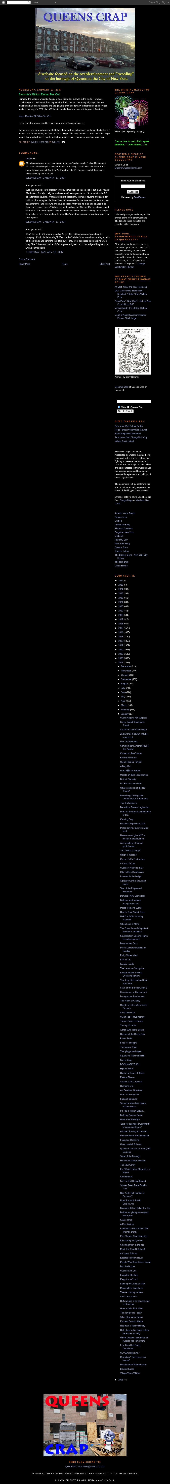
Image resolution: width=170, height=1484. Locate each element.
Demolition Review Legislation (134, 807)
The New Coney (127, 1165)
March (124, 705)
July (123, 688)
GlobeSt (119, 536)
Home (65, 264)
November (126, 670)
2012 (121, 641)
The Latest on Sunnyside (132, 968)
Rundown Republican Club (132, 823)
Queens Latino (122, 551)
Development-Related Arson (133, 1364)
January (125, 714)
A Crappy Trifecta (128, 1253)
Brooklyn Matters (128, 757)
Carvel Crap (125, 1060)
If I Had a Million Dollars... (132, 1111)
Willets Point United (124, 441)
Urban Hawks (121, 565)
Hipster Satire (126, 1068)
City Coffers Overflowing (132, 872)
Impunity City (121, 540)
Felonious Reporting (129, 1140)
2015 (121, 628)
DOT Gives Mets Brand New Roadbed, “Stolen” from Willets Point (131, 293)
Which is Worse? (128, 855)
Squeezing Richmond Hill (132, 1055)
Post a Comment (27, 259)
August (124, 683)
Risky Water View (128, 955)
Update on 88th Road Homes (134, 775)
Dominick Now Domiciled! (132, 896)
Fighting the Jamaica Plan (132, 1283)
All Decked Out (127, 1012)
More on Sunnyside (129, 1094)
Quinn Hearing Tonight (130, 762)
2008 (121, 658)
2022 (121, 598)
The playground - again (131, 1313)
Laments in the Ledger (131, 876)
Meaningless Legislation (131, 1288)
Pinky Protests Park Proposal (134, 1135)
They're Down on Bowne (131, 1021)
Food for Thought (128, 1043)
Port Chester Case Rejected (133, 1236)
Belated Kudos (127, 1369)
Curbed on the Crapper (131, 753)
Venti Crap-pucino (128, 1296)
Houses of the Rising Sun (132, 1034)
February (125, 709)
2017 (121, 619)
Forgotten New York (124, 532)
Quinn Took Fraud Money (132, 1017)
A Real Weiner (127, 1224)
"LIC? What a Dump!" (130, 850)
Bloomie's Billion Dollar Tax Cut (135, 1208)
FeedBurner (139, 197)
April (123, 701)
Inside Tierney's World (130, 908)
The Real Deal (121, 562)
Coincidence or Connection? (133, 992)
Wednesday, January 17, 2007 (46, 178)
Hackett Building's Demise (132, 1160)
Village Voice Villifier (130, 1373)
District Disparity (128, 779)
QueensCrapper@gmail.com (128, 168)
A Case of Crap (127, 863)
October (125, 675)
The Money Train (128, 1047)
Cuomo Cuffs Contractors (132, 859)
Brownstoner (121, 517)
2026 (121, 580)
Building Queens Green (131, 1115)
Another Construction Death (133, 729)
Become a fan (121, 387)
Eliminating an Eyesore (131, 1240)
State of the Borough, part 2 (133, 988)
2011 (121, 645)
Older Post (105, 264)
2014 (121, 632)
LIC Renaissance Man (130, 783)
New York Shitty (122, 543)
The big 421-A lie (128, 1025)
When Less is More (129, 924)
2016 (121, 623)
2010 (121, 649)
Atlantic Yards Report (125, 513)
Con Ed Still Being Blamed (133, 1181)
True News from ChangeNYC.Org (131, 437)
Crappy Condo (127, 964)
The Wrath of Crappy (130, 1000)
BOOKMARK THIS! (129, 1064)
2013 (121, 636)
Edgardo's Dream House (131, 1258)
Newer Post (24, 264)
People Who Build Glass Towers (135, 1262)
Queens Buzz (121, 547)
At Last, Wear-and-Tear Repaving (131, 287)
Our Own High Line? (129, 1353)
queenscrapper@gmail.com (85, 1466)
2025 (121, 585)
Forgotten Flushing (129, 1275)
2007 (121, 662)
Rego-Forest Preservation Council (131, 430)
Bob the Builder (127, 1266)
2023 (121, 593)
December (126, 666)
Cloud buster (126, 1176)
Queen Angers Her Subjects (133, 717)
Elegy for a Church (129, 1279)
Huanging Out (126, 1086)
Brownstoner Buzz (129, 943)
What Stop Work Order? (131, 1317)
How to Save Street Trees (132, 912)
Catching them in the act (132, 1245)
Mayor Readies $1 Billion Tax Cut (35, 116)
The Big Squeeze (128, 803)
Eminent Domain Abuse (131, 1321)
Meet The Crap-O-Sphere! (132, 1249)
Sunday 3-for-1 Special (131, 1081)
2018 (121, 615)
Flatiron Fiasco (127, 1077)
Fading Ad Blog (122, 524)
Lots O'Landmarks (129, 741)
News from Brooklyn (130, 1119)
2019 (121, 610)
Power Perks (126, 1038)
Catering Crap (126, 819)
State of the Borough (130, 1156)
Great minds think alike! (131, 1308)
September (126, 679)
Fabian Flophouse (128, 1099)
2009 (121, 654)
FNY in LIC (125, 959)
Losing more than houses (132, 996)
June (123, 692)
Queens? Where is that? (131, 868)
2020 (121, 606)
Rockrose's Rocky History (132, 1325)
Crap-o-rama (126, 1220)
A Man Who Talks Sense (132, 1030)
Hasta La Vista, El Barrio (132, 1073)
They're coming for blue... (132, 1292)
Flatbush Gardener (124, 528)
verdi (28, 158)
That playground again (130, 1051)
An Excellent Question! (131, 1090)
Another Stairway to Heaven (133, 1131)
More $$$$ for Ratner (130, 770)
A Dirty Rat (125, 766)
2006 (121, 1379)
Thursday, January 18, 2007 (44, 252)
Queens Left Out (128, 1270)
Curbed (118, 521)
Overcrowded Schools (130, 1144)
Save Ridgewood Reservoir (128, 433)
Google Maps (126, 500)
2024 (121, 589)
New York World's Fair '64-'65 (129, 426)
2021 (121, 602)
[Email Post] (63, 142)
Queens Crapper (40, 142)
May (123, 696)
